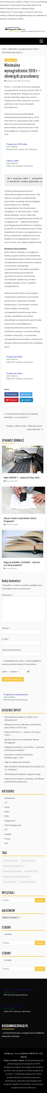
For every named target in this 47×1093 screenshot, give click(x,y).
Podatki (7, 834)
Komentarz (7, 595)
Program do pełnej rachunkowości (19, 989)
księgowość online (33, 1074)
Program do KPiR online (16, 144)
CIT (6, 802)
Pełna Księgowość (12, 825)
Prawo (7, 838)
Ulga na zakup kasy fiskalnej (17, 762)
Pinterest (12, 400)
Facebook (12, 394)
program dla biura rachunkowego (21, 1077)
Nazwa (6, 628)
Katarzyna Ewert (28, 861)
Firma (6, 807)
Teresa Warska (9, 882)
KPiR (6, 816)
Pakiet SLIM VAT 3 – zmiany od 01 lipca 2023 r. (22, 477)
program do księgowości (24, 1067)
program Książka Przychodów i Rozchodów (23, 1084)
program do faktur (24, 1070)
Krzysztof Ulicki (31, 871)
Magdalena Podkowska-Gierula (16, 877)
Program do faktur (14, 356)
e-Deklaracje (19, 1074)
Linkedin (27, 400)
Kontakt (8, 934)
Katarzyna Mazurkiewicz (13, 866)
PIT (6, 829)
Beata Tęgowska (10, 861)
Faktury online (12, 160)
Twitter (26, 394)
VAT (6, 843)
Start (4, 49)
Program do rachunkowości (16, 694)
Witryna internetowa (11, 650)
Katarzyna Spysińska (12, 871)
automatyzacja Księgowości (29, 1080)
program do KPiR (32, 1063)
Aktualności (9, 798)
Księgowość (10, 60)
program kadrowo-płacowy (23, 1087)
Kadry (7, 811)
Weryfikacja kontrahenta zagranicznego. (22, 774)
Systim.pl (29, 1060)
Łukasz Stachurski (27, 882)
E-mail (5, 639)
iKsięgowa (8, 1067)
